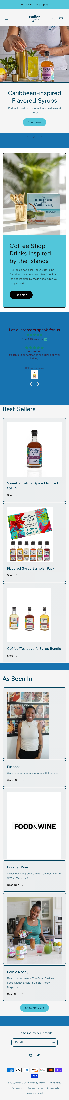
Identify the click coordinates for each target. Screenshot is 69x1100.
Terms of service (35, 1088)
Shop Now (34, 122)
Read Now (13, 885)
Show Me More (34, 1007)
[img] (34, 334)
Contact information (36, 1093)
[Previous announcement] (6, 4)
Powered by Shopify (36, 1083)
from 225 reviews (32, 339)
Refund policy (55, 1083)
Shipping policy (53, 1088)
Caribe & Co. (21, 1083)
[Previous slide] (27, 137)
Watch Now (13, 780)
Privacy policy (18, 1088)
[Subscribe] (53, 1042)
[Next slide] (42, 137)
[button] (6, 18)
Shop (10, 495)
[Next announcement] (62, 4)
